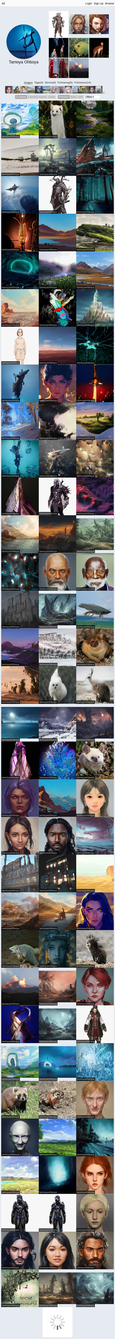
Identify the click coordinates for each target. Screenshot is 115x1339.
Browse (109, 3)
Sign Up (98, 3)
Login (88, 3)
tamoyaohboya (10, 136)
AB (3, 3)
